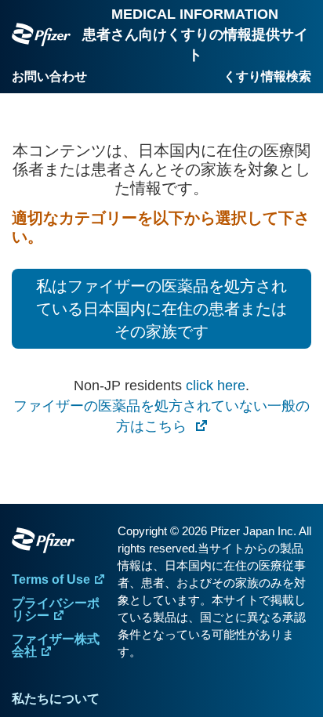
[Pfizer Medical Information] (61, 543)
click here (215, 385)
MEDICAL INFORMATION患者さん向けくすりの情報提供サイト (195, 34)
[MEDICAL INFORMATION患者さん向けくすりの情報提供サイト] (41, 35)
